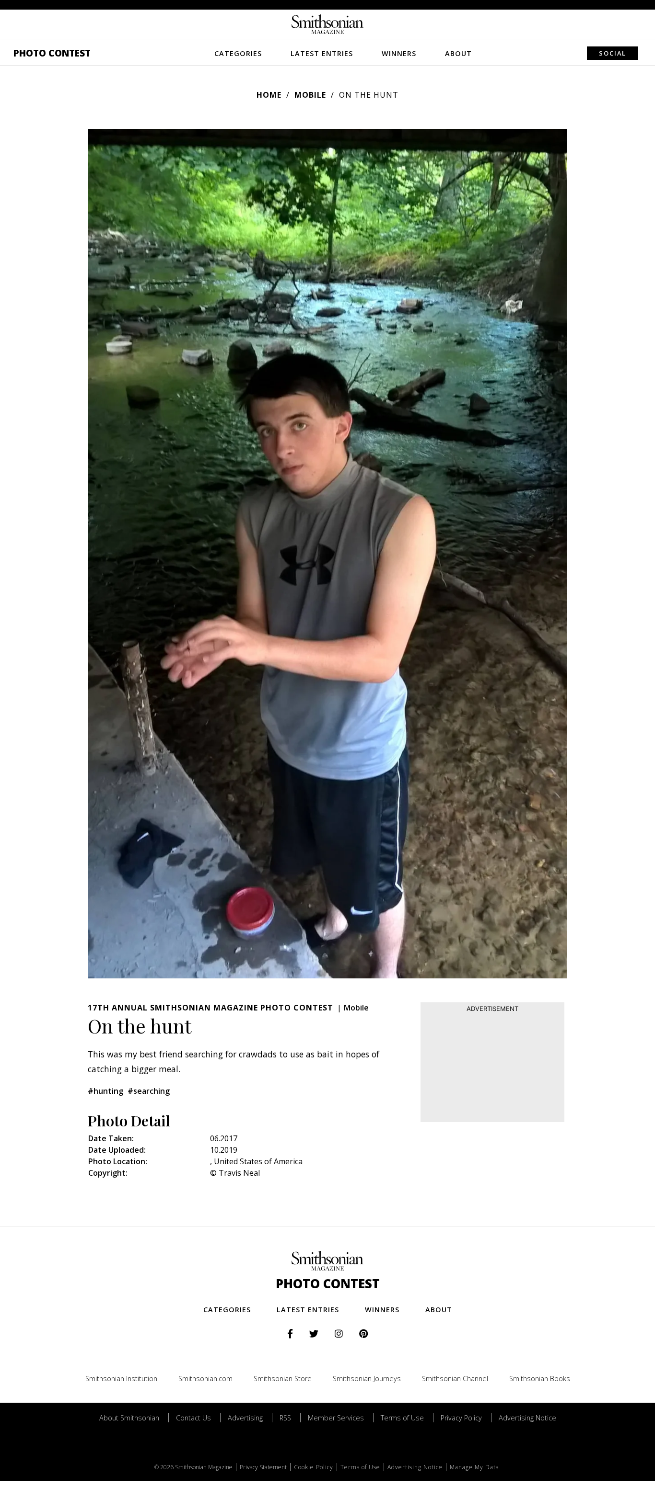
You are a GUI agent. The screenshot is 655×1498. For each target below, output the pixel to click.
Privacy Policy (461, 1417)
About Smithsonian (129, 1417)
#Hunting (105, 1091)
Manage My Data (474, 1467)
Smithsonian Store (283, 1378)
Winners (399, 53)
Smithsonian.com (205, 1378)
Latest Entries (322, 53)
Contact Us (193, 1417)
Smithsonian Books (539, 1378)
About (458, 53)
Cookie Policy (313, 1467)
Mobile (310, 95)
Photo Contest (52, 52)
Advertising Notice (527, 1417)
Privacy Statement (263, 1467)
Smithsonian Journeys (367, 1378)
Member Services (336, 1417)
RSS (285, 1417)
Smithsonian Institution (121, 1378)
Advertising (245, 1417)
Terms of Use (402, 1417)
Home (269, 95)
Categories (238, 53)
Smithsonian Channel (455, 1378)
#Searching (149, 1091)
